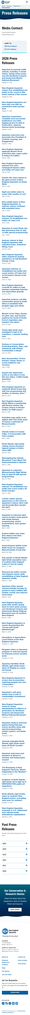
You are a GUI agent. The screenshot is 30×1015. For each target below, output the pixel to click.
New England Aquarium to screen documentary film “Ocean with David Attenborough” (13, 626)
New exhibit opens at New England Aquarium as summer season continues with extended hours (13, 205)
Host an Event (22, 960)
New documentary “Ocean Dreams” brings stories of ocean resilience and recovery (13, 361)
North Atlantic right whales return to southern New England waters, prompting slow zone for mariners (14, 797)
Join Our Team (6, 974)
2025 (4, 843)
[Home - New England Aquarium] (5, 2)
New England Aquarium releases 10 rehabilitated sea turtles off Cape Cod (14, 218)
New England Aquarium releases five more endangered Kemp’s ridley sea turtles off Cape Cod (13, 166)
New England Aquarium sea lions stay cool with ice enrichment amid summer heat (14, 105)
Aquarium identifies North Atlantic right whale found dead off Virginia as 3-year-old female (14, 667)
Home (3, 6)
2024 (4, 849)
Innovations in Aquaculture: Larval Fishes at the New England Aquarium (14, 639)
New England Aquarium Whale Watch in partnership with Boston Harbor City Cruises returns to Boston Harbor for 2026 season (14, 405)
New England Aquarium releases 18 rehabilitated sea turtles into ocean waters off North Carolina (14, 487)
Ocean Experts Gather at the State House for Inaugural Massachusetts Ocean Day (14, 547)
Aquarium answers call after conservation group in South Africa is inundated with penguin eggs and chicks (14, 302)
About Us (9, 6)
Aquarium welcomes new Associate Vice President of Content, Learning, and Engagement (14, 138)
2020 (4, 871)
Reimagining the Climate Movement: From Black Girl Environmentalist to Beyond (14, 460)
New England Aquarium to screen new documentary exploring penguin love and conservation (14, 681)
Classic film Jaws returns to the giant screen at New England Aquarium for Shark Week (14, 181)
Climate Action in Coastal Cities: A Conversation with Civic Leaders (14, 434)
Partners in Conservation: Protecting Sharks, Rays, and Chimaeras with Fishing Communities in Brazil (15, 347)
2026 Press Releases (10, 46)
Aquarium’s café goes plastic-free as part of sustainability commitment (13, 694)
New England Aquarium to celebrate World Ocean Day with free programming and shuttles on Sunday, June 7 (14, 390)
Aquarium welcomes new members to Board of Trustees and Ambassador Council (13, 756)
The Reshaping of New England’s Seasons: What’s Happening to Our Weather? (14, 769)
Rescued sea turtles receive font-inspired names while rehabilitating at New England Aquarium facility (15, 575)
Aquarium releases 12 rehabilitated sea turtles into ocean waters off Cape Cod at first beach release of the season (14, 273)
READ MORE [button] (15, 909)
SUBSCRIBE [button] (15, 992)
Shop (3, 968)
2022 (4, 860)
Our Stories (5, 971)
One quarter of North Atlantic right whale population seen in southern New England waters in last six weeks (14, 561)
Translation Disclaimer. (8, 1012)
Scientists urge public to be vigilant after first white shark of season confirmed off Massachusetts (15, 420)
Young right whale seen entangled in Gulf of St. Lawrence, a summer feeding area (15, 333)
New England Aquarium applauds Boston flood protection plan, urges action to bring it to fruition (14, 152)
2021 (4, 865)
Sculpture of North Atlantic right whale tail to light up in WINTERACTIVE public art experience (14, 783)
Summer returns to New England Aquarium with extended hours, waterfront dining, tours (14, 243)
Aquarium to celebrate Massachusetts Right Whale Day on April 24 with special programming (14, 473)
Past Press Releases (10, 49)
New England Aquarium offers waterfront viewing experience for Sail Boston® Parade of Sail (14, 257)
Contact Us (21, 957)
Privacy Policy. (21, 1011)
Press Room (17, 6)
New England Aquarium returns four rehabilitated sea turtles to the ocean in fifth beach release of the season (14, 91)
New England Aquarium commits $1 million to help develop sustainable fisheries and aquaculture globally (15, 288)
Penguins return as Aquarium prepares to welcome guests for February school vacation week (14, 652)
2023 (4, 854)
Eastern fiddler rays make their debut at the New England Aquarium (13, 535)
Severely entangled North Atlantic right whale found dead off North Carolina (13, 743)
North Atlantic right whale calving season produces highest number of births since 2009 (13, 447)
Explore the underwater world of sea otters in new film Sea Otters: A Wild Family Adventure (15, 376)
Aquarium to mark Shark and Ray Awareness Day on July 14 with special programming (15, 230)
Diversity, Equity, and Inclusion (5, 962)
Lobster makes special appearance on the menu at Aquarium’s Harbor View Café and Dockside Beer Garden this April (15, 503)
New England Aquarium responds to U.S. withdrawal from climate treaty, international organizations (14, 811)
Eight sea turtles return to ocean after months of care (14, 193)
